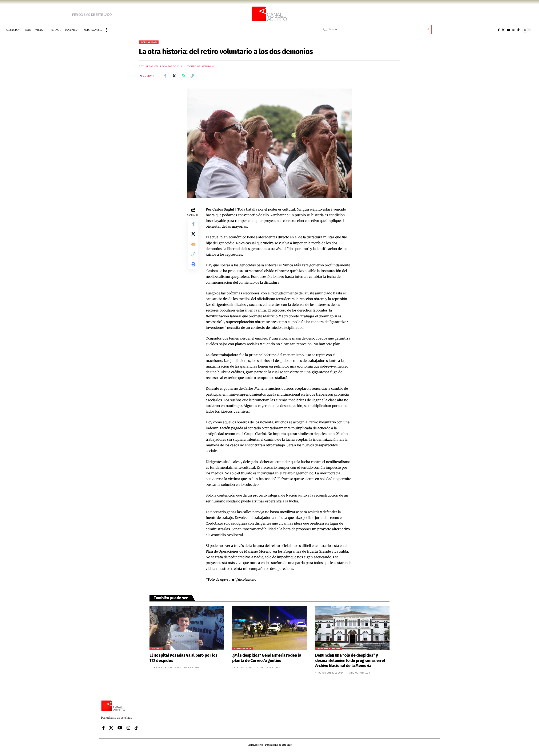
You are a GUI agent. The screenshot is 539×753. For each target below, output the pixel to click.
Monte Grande (242, 648)
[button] (106, 30)
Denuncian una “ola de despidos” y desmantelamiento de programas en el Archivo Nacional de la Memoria (350, 660)
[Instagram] (513, 30)
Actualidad (149, 42)
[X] (503, 30)
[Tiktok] (518, 30)
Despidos (156, 648)
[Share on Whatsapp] (183, 76)
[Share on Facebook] (165, 76)
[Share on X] (174, 76)
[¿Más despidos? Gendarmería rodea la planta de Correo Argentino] (269, 628)
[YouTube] (508, 30)
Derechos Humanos (328, 648)
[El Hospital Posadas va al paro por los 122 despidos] (186, 628)
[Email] (193, 244)
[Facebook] (499, 30)
